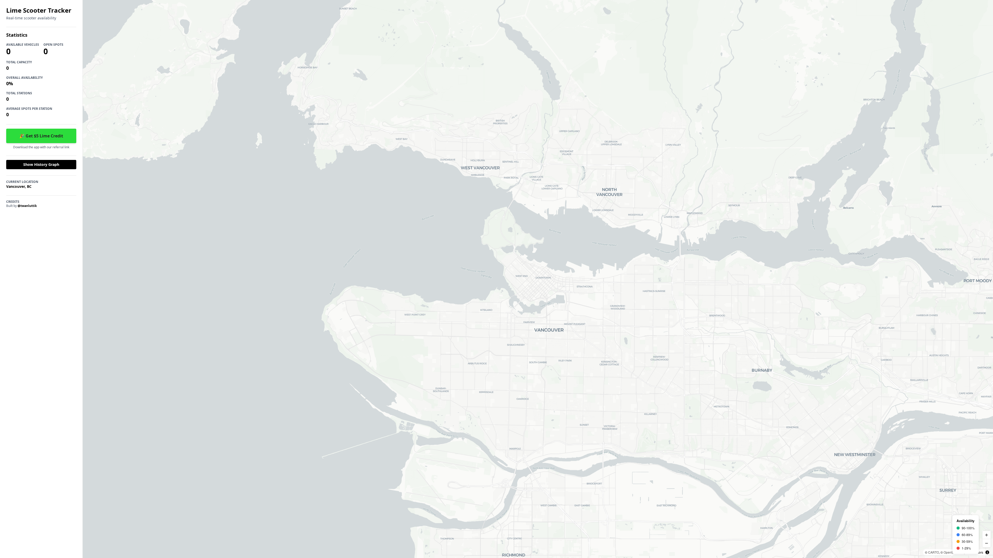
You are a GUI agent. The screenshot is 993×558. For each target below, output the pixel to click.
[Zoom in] (986, 535)
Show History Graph (41, 164)
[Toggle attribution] (987, 552)
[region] (538, 279)
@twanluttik (27, 206)
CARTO (933, 552)
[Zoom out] (986, 543)
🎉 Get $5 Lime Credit (41, 136)
